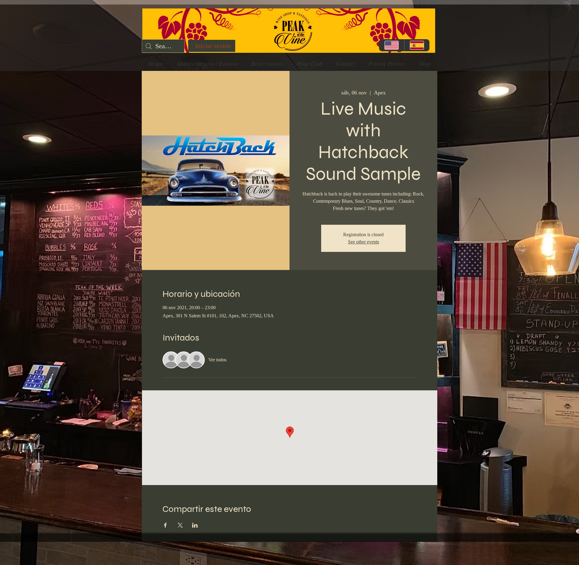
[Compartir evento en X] (180, 525)
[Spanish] (416, 45)
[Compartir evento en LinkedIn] (195, 525)
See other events (363, 241)
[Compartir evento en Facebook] (165, 525)
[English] (391, 45)
